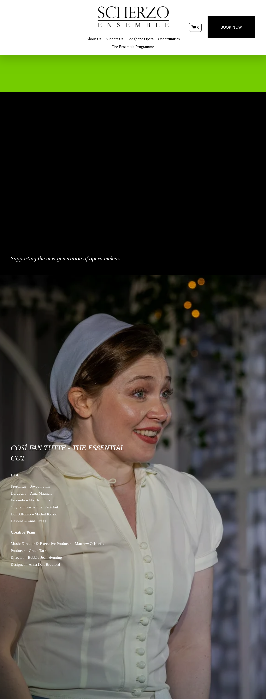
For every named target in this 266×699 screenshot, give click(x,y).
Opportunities (169, 39)
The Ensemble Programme (133, 46)
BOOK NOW (231, 27)
